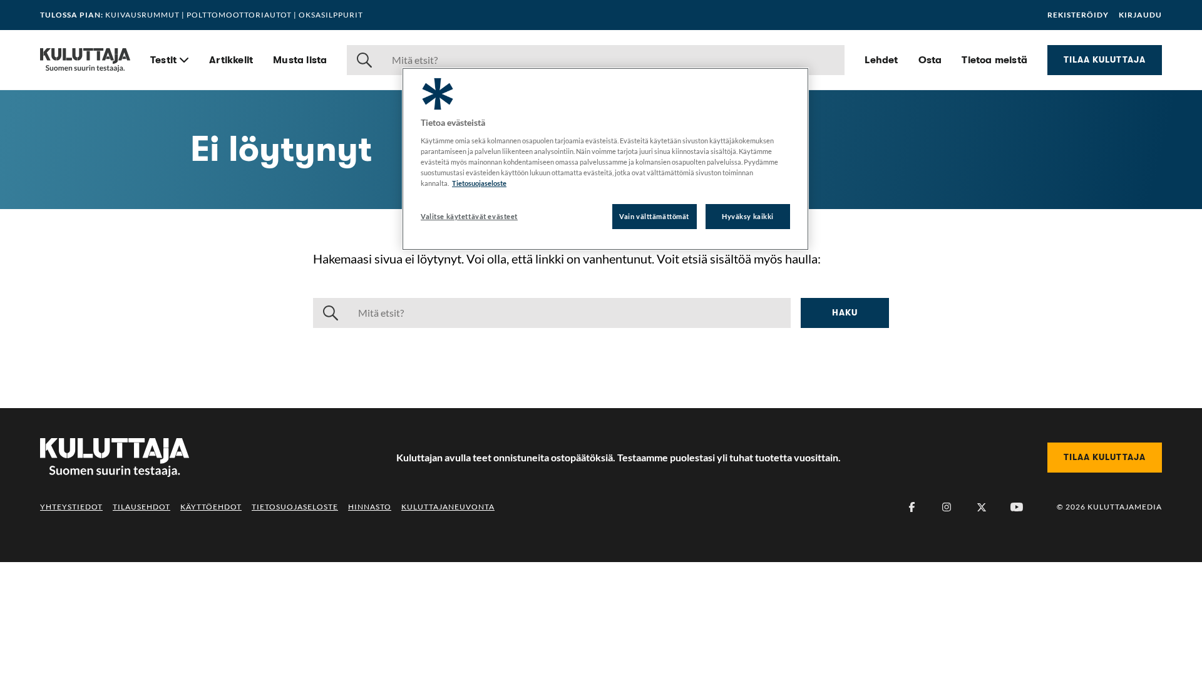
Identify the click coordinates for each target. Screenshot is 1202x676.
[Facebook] (911, 507)
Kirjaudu (1140, 15)
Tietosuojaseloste (295, 506)
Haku (845, 312)
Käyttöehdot (211, 506)
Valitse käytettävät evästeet (469, 216)
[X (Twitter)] (982, 507)
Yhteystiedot (71, 506)
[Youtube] (1017, 507)
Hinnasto (369, 506)
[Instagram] (947, 507)
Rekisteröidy (1078, 15)
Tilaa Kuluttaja (1105, 59)
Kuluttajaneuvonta (448, 506)
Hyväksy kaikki (748, 216)
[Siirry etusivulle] (85, 60)
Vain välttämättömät (654, 216)
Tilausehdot (141, 506)
